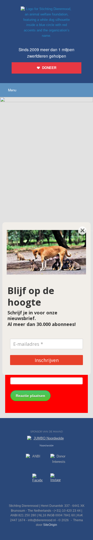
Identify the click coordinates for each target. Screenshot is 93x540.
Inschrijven (47, 360)
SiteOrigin (50, 524)
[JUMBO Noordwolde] (46, 440)
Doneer (49, 68)
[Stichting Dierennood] (46, 22)
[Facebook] (37, 479)
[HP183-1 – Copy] (46, 101)
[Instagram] (55, 478)
